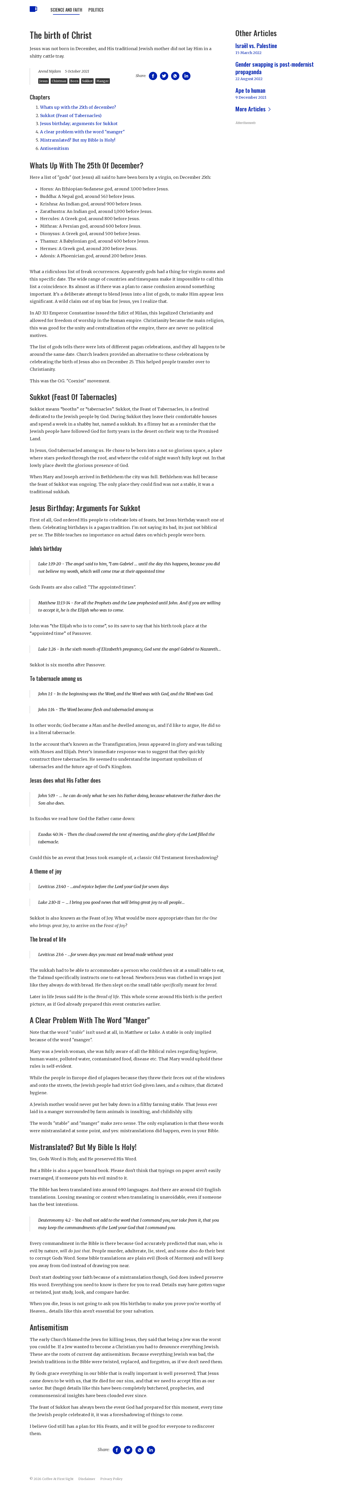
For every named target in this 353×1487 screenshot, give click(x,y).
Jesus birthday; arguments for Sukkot (79, 123)
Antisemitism (54, 148)
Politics (96, 10)
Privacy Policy (111, 1479)
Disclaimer (86, 1479)
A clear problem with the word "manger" (82, 131)
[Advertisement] (279, 162)
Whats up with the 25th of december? (78, 107)
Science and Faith (66, 10)
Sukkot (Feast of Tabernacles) (71, 115)
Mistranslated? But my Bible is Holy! (77, 140)
